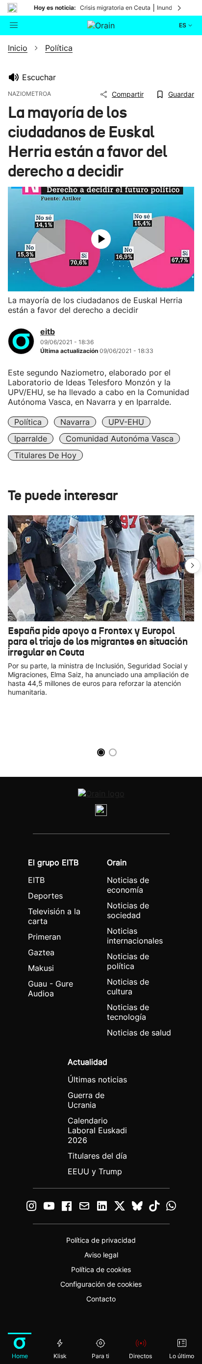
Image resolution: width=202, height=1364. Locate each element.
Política (28, 422)
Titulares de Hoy (45, 455)
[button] (193, 565)
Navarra (75, 422)
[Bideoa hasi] (101, 239)
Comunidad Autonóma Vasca (120, 438)
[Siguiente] (180, 8)
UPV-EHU (126, 422)
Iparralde (30, 438)
